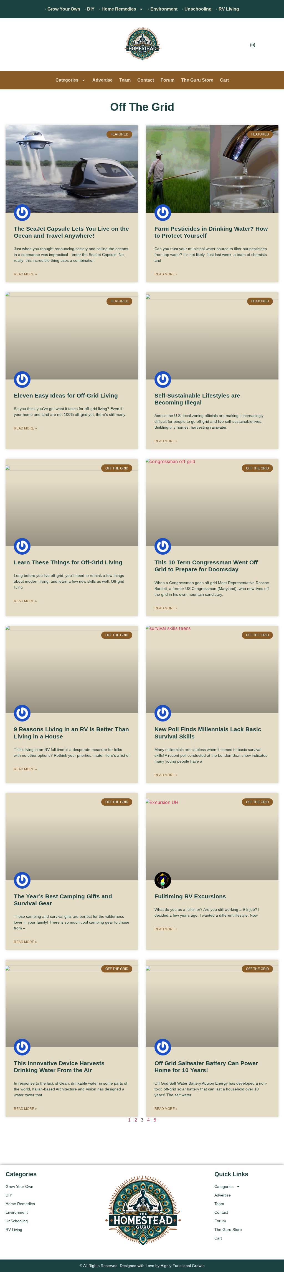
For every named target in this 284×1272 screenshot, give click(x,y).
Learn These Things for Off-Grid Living (68, 562)
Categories (66, 80)
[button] (12, 46)
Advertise (102, 80)
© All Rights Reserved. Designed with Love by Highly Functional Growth (142, 1265)
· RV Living (227, 9)
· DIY (90, 9)
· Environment (163, 9)
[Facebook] (240, 45)
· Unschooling (197, 9)
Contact (145, 80)
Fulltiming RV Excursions (190, 896)
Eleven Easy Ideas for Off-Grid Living (66, 395)
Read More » (25, 274)
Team (125, 80)
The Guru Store (197, 80)
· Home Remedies (117, 9)
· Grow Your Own (62, 9)
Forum (167, 80)
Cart (224, 80)
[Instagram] (252, 45)
